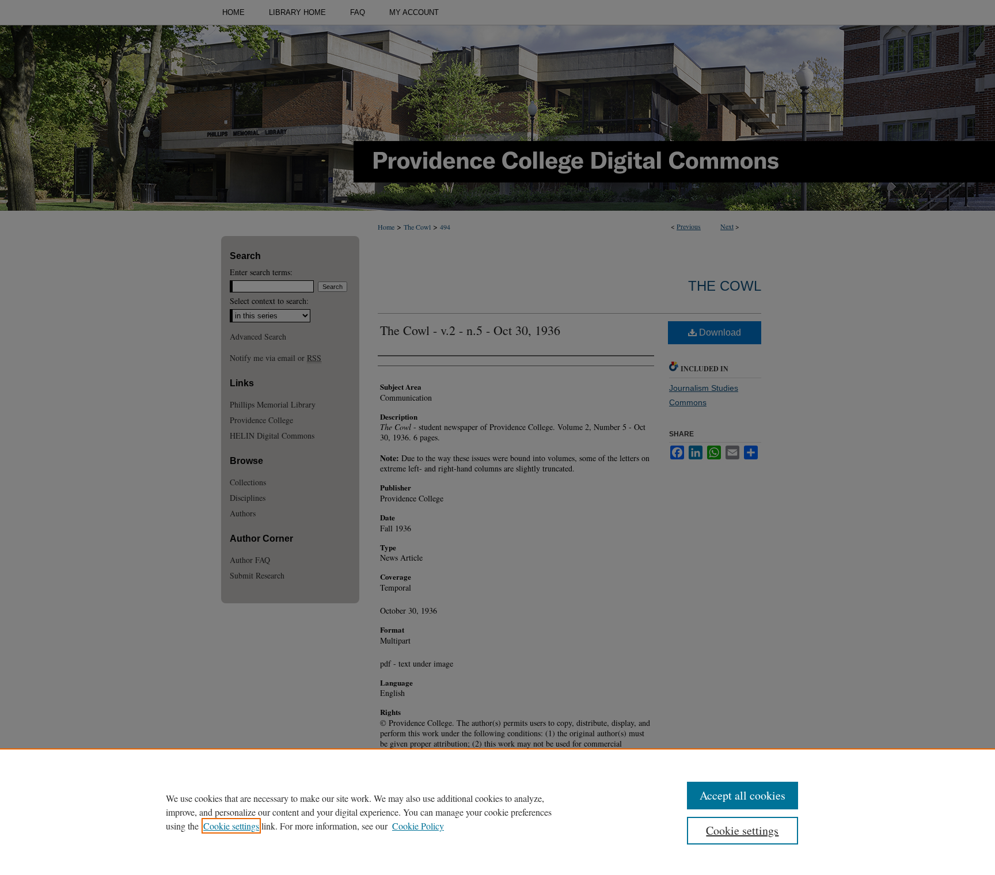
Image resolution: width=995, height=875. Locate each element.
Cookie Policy (418, 826)
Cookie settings (231, 826)
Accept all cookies (742, 795)
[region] (497, 811)
